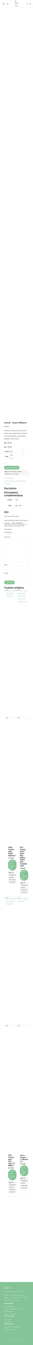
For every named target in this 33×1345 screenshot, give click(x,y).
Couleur (6, 451)
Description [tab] (9, 478)
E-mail (6, 573)
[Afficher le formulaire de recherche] (7, 4)
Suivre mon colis (9, 1329)
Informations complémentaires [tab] (15, 481)
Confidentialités (8, 1311)
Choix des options (12, 863)
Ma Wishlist (7, 1321)
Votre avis (8, 537)
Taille (6, 456)
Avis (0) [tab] (8, 483)
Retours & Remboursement (12, 1326)
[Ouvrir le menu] (3, 3)
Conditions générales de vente (13, 1309)
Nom (6, 564)
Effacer (11, 458)
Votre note (8, 529)
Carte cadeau (8, 1319)
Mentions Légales (9, 1306)
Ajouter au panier (12, 467)
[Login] (30, 3)
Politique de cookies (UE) (11, 1314)
